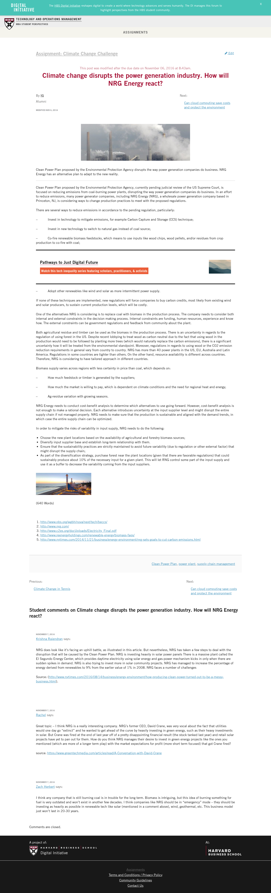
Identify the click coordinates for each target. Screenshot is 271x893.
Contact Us (135, 885)
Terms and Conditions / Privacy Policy (135, 875)
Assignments (135, 32)
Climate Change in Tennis (52, 589)
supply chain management (216, 564)
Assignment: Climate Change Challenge (77, 53)
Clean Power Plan (164, 564)
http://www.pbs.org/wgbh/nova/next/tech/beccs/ (73, 522)
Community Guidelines (135, 880)
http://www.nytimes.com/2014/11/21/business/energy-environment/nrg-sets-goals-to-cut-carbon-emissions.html (120, 539)
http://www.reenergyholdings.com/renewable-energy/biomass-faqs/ (87, 535)
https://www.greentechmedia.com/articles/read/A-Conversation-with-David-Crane (104, 753)
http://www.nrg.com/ (54, 526)
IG (42, 95)
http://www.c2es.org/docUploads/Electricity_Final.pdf (78, 531)
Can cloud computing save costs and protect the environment (207, 105)
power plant (187, 564)
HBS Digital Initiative (67, 5)
